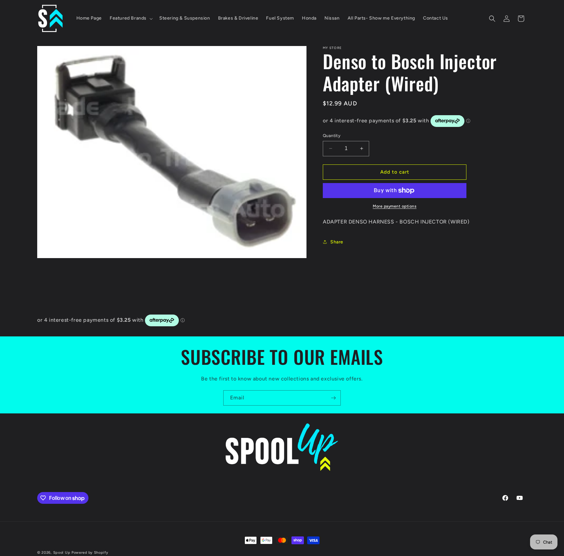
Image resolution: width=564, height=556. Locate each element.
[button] (130, 18)
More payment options (394, 206)
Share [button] (336, 242)
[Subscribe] (333, 398)
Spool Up (61, 552)
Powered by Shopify (89, 552)
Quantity (331, 135)
